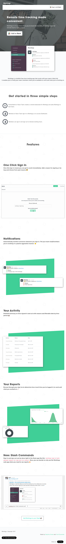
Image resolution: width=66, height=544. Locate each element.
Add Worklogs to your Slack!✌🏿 (32, 518)
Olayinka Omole (49, 534)
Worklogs (7, 3)
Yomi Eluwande (60, 534)
